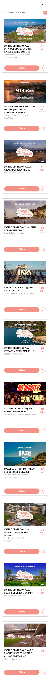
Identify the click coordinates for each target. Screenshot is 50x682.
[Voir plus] (43, 68)
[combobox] (41, 5)
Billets (22, 68)
